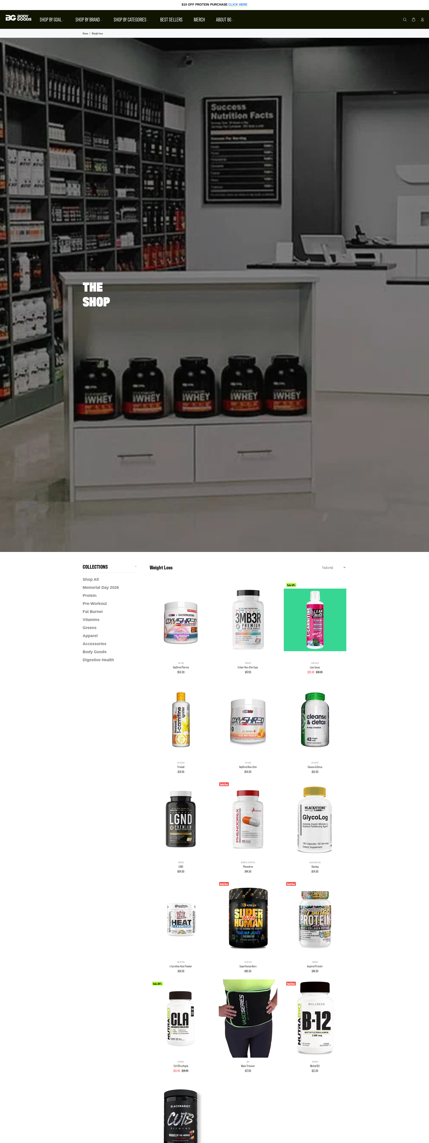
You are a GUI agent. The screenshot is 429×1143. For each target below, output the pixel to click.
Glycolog (315, 866)
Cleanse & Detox (315, 767)
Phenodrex (248, 866)
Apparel (90, 636)
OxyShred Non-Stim (248, 767)
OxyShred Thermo (181, 667)
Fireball (180, 767)
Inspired (248, 663)
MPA (248, 1061)
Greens (90, 627)
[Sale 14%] (315, 620)
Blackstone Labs (315, 862)
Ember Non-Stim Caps (248, 667)
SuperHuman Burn (248, 966)
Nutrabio (181, 1061)
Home (85, 33)
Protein (90, 595)
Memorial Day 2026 (101, 587)
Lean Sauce (315, 667)
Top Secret (181, 762)
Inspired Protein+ (315, 966)
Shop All (91, 579)
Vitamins (91, 619)
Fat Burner (93, 611)
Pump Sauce (315, 663)
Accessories (94, 644)
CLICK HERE (237, 4)
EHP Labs (181, 663)
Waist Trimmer (248, 1066)
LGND (181, 866)
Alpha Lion (248, 962)
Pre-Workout (95, 603)
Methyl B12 (315, 1066)
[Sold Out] (248, 819)
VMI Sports (181, 962)
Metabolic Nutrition (248, 862)
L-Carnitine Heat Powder (181, 966)
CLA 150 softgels (181, 1066)
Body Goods (95, 652)
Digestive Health (98, 660)
